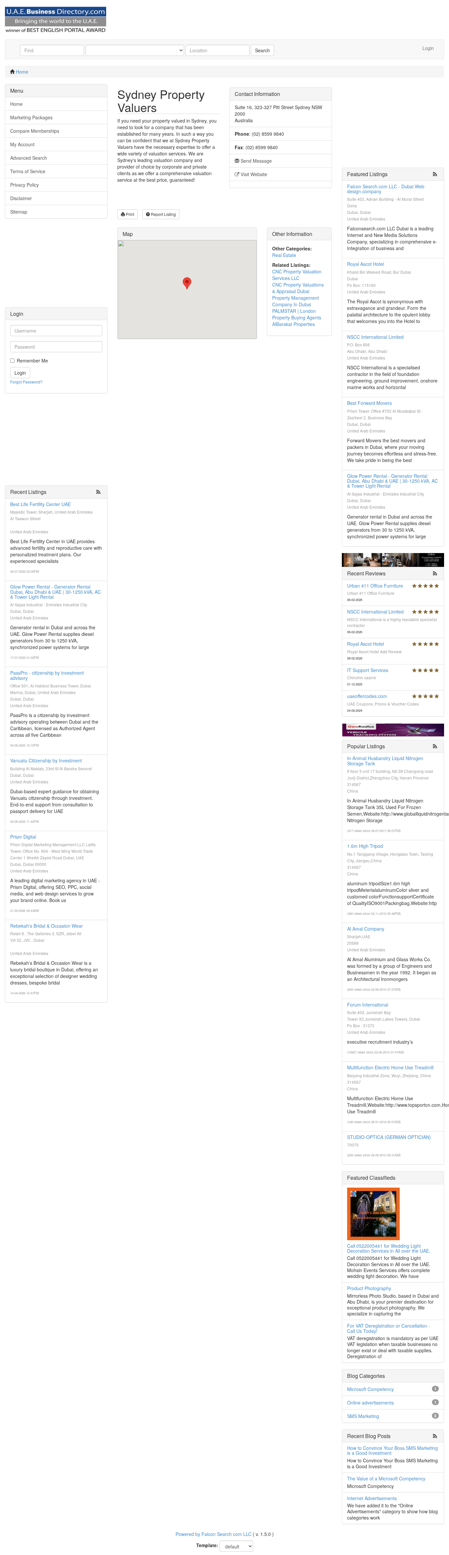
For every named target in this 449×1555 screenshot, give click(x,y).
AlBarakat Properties (293, 324)
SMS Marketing (363, 1416)
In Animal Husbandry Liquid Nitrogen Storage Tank (385, 760)
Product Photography (369, 1288)
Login (428, 48)
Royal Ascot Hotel (365, 264)
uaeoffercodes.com (367, 696)
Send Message (255, 160)
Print (129, 214)
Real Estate (284, 255)
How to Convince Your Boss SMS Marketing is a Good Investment (392, 1450)
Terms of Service (27, 171)
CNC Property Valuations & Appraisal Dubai (298, 287)
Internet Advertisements (372, 1498)
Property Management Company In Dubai (295, 301)
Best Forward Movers (369, 403)
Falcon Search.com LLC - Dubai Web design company (385, 189)
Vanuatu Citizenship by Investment (46, 760)
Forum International (367, 1004)
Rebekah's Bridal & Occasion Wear (46, 925)
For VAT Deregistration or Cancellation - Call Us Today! (388, 1328)
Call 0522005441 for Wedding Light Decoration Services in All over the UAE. (388, 1248)
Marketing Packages (31, 117)
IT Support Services (367, 670)
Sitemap (18, 211)
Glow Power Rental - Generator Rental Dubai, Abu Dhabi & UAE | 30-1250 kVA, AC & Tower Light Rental (55, 591)
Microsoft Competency (370, 1389)
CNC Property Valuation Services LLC (296, 274)
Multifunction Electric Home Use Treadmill (390, 1067)
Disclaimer (21, 198)
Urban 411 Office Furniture (375, 585)
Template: (207, 1545)
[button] (187, 283)
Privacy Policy (24, 184)
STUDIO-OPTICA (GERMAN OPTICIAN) (389, 1137)
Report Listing (163, 214)
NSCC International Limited (375, 337)
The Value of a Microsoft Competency (386, 1478)
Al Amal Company (365, 928)
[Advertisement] (56, 266)
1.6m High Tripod (365, 846)
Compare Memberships (34, 131)
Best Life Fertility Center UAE (40, 504)
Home (22, 71)
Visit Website (253, 174)
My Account (22, 144)
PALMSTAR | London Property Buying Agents (296, 314)
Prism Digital (23, 836)
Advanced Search (28, 157)
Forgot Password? (26, 381)
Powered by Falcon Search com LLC (213, 1534)
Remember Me (32, 360)
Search (262, 50)
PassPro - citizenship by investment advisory (47, 675)
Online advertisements (370, 1402)
